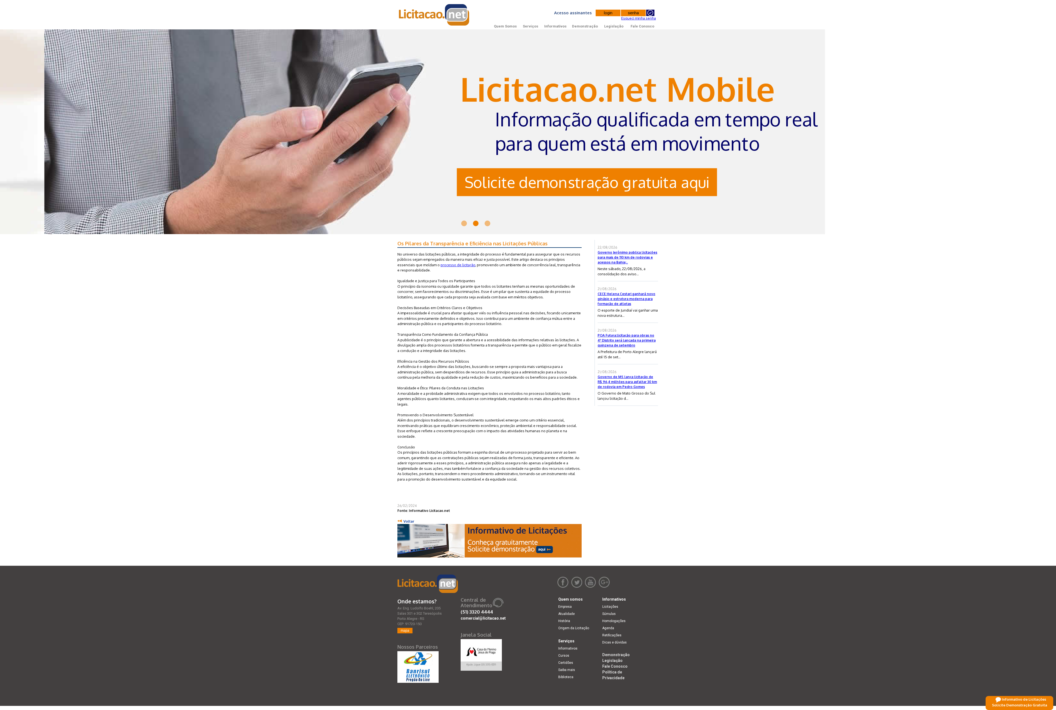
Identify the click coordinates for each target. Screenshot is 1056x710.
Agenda (608, 628)
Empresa (565, 607)
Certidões (565, 663)
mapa (405, 630)
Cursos (563, 656)
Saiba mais (566, 670)
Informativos (555, 26)
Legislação (613, 26)
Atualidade (566, 614)
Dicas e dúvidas (614, 642)
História (564, 621)
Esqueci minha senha (638, 18)
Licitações (610, 607)
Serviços (530, 26)
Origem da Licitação (573, 628)
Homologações (614, 621)
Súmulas (609, 614)
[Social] (481, 653)
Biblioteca (565, 677)
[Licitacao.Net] (434, 15)
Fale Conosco (642, 26)
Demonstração (585, 26)
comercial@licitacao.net (483, 618)
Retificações (612, 635)
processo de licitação (458, 265)
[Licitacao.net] (427, 584)
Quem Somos (505, 26)
